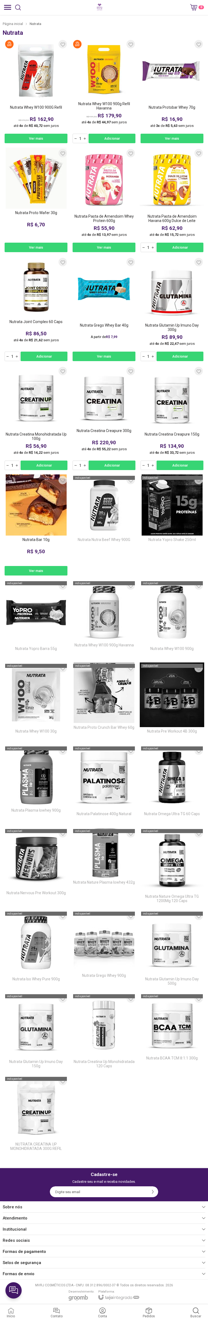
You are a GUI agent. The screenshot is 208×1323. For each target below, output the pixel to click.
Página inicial (13, 24)
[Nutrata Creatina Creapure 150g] (172, 418)
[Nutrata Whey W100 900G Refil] (36, 91)
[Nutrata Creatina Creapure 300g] (104, 418)
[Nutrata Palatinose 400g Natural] (104, 784)
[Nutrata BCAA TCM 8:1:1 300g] (172, 1032)
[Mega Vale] (99, 7)
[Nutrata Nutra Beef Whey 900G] (104, 525)
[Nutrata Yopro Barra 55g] (36, 619)
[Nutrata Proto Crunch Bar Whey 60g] (104, 702)
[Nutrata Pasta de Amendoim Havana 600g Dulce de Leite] (172, 200)
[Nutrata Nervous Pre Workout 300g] (36, 867)
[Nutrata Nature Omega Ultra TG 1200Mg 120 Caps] (172, 867)
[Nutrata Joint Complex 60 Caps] (36, 309)
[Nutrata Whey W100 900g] (172, 619)
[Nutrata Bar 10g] (36, 525)
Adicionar (112, 138)
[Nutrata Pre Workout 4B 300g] (172, 702)
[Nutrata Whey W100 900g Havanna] (104, 619)
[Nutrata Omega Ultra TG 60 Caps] (172, 784)
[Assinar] (152, 1191)
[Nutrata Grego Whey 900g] (104, 949)
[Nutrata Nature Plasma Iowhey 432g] (104, 867)
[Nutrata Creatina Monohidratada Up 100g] (36, 418)
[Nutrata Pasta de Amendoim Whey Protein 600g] (104, 200)
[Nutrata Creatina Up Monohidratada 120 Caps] (104, 1032)
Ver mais (36, 138)
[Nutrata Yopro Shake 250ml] (172, 525)
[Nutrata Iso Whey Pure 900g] (36, 949)
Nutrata (35, 24)
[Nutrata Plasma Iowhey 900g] (36, 784)
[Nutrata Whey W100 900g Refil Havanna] (104, 91)
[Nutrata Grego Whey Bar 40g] (104, 309)
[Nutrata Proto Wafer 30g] (36, 200)
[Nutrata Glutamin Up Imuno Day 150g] (36, 1032)
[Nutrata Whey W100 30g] (36, 702)
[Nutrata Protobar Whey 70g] (172, 91)
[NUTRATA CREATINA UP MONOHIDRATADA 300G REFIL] (36, 1115)
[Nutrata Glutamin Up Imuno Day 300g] (172, 309)
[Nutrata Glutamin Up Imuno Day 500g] (172, 949)
